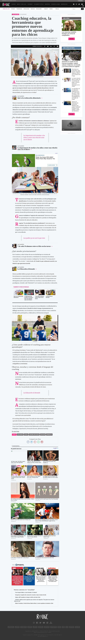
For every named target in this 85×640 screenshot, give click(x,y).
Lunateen (72, 627)
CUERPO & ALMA (55, 4)
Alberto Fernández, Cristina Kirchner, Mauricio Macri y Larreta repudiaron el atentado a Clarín (34, 603)
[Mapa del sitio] (51, 623)
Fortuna (29, 627)
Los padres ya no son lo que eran (34, 238)
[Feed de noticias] (47, 623)
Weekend (41, 627)
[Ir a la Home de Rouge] (42, 616)
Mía (67, 627)
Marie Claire (23, 627)
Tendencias (19, 8)
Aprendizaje (49, 434)
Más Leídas (66, 18)
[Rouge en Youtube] (44, 623)
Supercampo (53, 627)
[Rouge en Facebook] (37, 623)
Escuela (26, 434)
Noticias (17, 627)
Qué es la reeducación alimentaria (29, 98)
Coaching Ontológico (34, 434)
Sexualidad (26, 8)
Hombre (35, 627)
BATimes (77, 627)
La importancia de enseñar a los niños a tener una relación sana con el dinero (34, 138)
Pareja (57, 8)
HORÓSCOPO (64, 4)
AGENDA (13, 4)
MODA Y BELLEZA (21, 4)
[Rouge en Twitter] (40, 623)
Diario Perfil (10, 627)
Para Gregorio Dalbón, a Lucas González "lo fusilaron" (26, 592)
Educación (38, 8)
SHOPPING (47, 4)
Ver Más (71, 38)
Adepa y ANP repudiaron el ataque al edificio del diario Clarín (27, 597)
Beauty (46, 8)
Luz (63, 627)
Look (59, 627)
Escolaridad (20, 434)
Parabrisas (47, 627)
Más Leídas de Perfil (69, 48)
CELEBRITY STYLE (39, 4)
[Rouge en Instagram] (34, 623)
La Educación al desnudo (26, 269)
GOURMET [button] (30, 4)
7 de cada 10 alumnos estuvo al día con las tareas (34, 246)
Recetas (33, 8)
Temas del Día (6, 8)
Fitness (13, 8)
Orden (51, 8)
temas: (14, 434)
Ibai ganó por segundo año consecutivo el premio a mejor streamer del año (30, 595)
